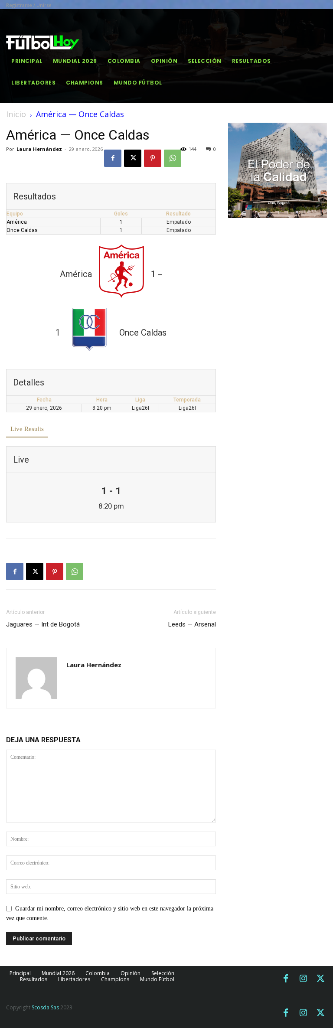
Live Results (27, 428)
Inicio (16, 114)
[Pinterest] (152, 158)
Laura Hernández (39, 149)
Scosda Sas (45, 1007)
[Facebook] (112, 158)
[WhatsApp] (172, 158)
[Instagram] (303, 979)
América (17, 222)
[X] (132, 158)
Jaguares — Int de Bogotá (43, 624)
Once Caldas (22, 230)
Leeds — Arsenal (192, 624)
